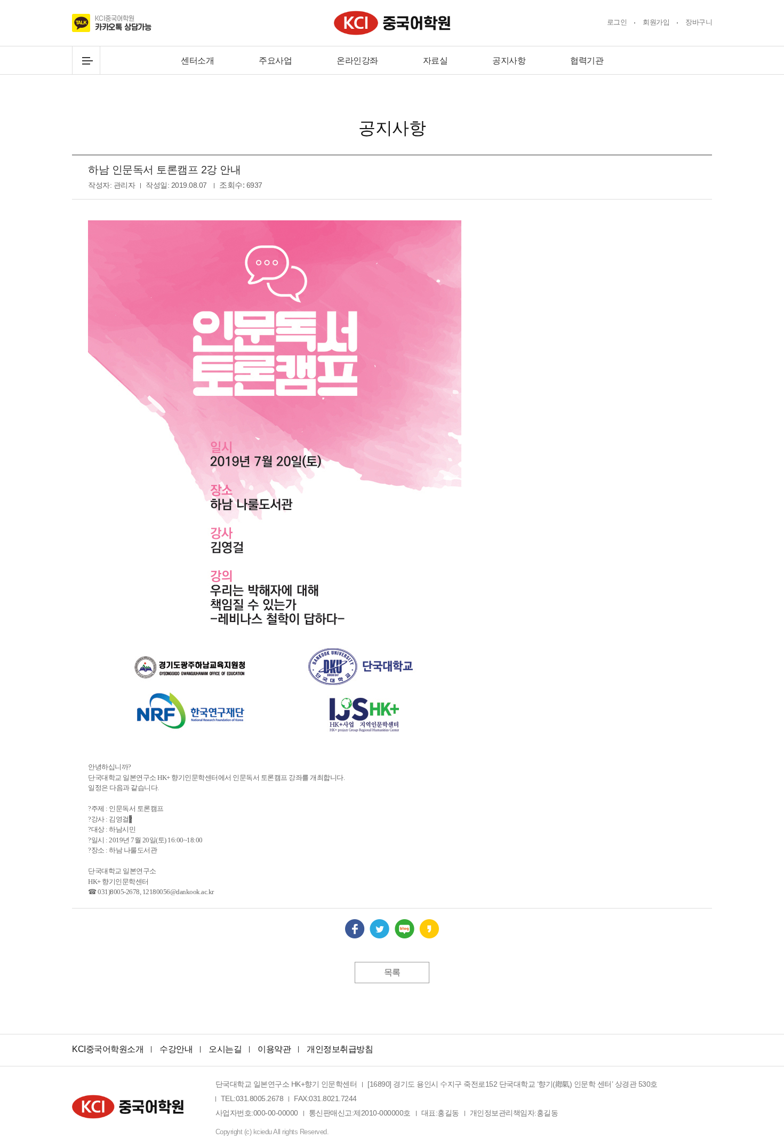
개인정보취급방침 (340, 1049)
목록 (392, 972)
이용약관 (274, 1049)
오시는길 (225, 1049)
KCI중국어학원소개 (107, 1049)
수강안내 (176, 1049)
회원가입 (656, 22)
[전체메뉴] (86, 60)
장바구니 (698, 22)
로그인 (617, 22)
